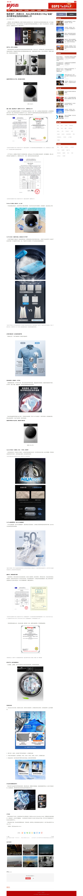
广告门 (58, 150)
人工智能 (70, 137)
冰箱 (62, 128)
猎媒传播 (58, 153)
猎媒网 (64, 153)
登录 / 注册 (9, 1)
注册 (33, 878)
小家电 (66, 125)
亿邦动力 (58, 155)
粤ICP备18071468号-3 (45, 894)
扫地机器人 (59, 137)
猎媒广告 (68, 150)
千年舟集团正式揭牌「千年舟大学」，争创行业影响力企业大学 (18, 838)
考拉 (58, 147)
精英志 (37, 894)
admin (8, 19)
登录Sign (72, 14)
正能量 (58, 140)
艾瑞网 (64, 155)
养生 (62, 131)
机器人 (58, 131)
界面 (72, 153)
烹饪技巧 (67, 131)
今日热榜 (72, 147)
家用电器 (71, 125)
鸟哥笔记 (66, 147)
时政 (58, 128)
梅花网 (63, 150)
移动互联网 (68, 134)
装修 (58, 125)
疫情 (72, 131)
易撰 (62, 147)
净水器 (64, 137)
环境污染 (70, 128)
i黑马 (68, 153)
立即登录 (28, 878)
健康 (65, 128)
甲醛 (74, 134)
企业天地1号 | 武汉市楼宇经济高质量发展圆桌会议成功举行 (42, 837)
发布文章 (61, 14)
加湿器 (58, 134)
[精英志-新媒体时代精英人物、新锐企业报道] (15, 6)
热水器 (63, 134)
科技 (62, 125)
